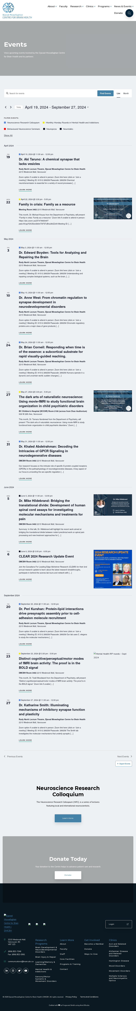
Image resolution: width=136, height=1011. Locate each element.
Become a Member (94, 944)
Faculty (63, 6)
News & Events (122, 6)
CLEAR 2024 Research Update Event (46, 556)
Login (111, 924)
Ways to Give (91, 954)
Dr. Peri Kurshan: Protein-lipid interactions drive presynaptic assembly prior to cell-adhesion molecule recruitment (51, 613)
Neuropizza (51, 129)
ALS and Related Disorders (117, 945)
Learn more (68, 818)
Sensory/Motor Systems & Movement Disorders (46, 979)
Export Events (125, 763)
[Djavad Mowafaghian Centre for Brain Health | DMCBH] (17, 10)
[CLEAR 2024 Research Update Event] (113, 569)
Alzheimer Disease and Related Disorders (118, 953)
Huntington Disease (119, 961)
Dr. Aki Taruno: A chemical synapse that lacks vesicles (49, 161)
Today (18, 107)
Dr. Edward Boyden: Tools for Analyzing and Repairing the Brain (52, 254)
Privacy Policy (71, 997)
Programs (104, 6)
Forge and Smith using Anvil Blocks (76, 1005)
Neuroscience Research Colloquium (23, 122)
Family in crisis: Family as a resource (47, 204)
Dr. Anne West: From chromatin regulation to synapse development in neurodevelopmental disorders (53, 302)
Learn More (25, 190)
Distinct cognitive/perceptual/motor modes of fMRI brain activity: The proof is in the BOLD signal (51, 663)
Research (75, 6)
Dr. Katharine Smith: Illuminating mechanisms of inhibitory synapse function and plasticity (52, 709)
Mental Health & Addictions (43, 970)
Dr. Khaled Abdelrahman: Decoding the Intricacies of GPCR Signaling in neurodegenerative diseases (48, 451)
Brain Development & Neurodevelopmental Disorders (46, 949)
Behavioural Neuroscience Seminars (23, 129)
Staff (62, 954)
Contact (64, 969)
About (51, 6)
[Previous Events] (5, 107)
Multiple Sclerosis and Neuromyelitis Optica (118, 978)
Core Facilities (67, 959)
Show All (8, 135)
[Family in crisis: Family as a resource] (113, 208)
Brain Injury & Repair (45, 957)
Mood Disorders (117, 966)
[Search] (129, 13)
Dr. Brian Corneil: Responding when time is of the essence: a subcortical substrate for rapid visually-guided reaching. (52, 351)
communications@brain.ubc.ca (20, 961)
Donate (118, 13)
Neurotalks (68, 129)
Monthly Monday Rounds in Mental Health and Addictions (72, 122)
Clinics (89, 6)
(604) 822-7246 (14, 951)
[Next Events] (10, 107)
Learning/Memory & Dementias (45, 963)
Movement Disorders (119, 971)
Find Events (105, 93)
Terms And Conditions (89, 997)
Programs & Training (70, 964)
